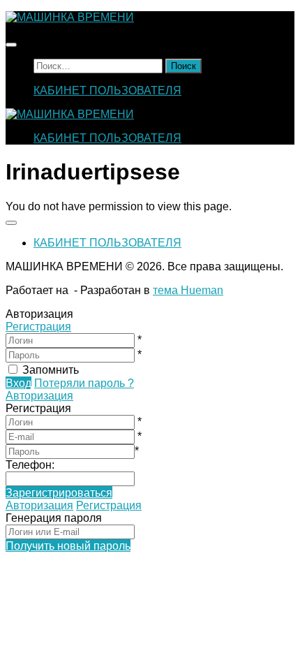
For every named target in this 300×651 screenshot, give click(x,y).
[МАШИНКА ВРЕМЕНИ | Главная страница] (70, 17)
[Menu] (11, 45)
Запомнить (50, 370)
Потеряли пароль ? (84, 383)
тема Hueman (188, 290)
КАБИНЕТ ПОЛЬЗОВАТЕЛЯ (107, 90)
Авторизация (39, 396)
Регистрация (38, 326)
